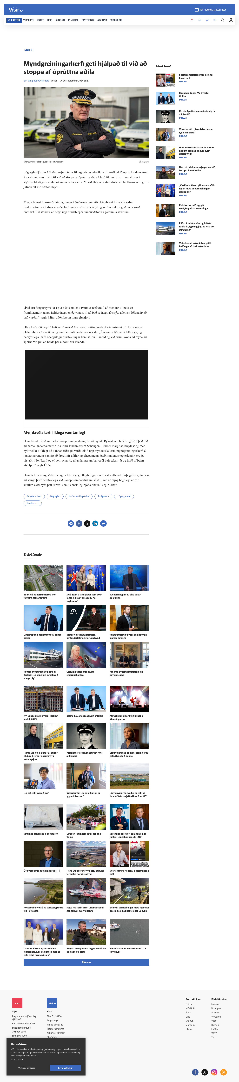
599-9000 (22, 1036)
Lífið (188, 1017)
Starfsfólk (52, 1037)
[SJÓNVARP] (207, 20)
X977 (214, 1033)
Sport (188, 1013)
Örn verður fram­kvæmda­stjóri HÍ (42, 871)
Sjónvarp (190, 1025)
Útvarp (189, 1029)
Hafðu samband (55, 1025)
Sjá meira (86, 962)
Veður (214, 1021)
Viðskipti (190, 1008)
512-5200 (57, 1016)
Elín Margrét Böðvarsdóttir (37, 81)
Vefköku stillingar (26, 1068)
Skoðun (189, 1021)
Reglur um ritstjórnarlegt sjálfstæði (24, 1018)
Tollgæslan (103, 496)
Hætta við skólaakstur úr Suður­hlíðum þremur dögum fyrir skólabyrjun (41, 756)
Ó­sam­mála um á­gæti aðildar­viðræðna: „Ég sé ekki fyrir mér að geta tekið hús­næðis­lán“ (42, 952)
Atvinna (215, 1013)
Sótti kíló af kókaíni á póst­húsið (41, 834)
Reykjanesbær (34, 496)
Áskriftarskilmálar (56, 1033)
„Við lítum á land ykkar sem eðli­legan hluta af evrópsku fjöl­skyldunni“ (84, 598)
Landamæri (32, 503)
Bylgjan (215, 1025)
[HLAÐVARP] (199, 20)
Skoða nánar (17, 1059)
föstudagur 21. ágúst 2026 (213, 10)
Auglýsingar (53, 1020)
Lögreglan (55, 496)
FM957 (214, 1029)
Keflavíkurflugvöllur (79, 496)
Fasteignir (216, 1008)
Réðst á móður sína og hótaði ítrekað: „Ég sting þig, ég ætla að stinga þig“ (41, 675)
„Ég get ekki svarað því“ (36, 793)
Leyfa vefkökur (65, 1068)
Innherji (215, 1004)
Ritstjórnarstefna (55, 1029)
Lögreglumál (124, 496)
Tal (212, 1038)
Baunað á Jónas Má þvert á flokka (84, 716)
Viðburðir (216, 1017)
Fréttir (189, 1004)
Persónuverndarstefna (23, 1024)
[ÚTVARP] (215, 20)
